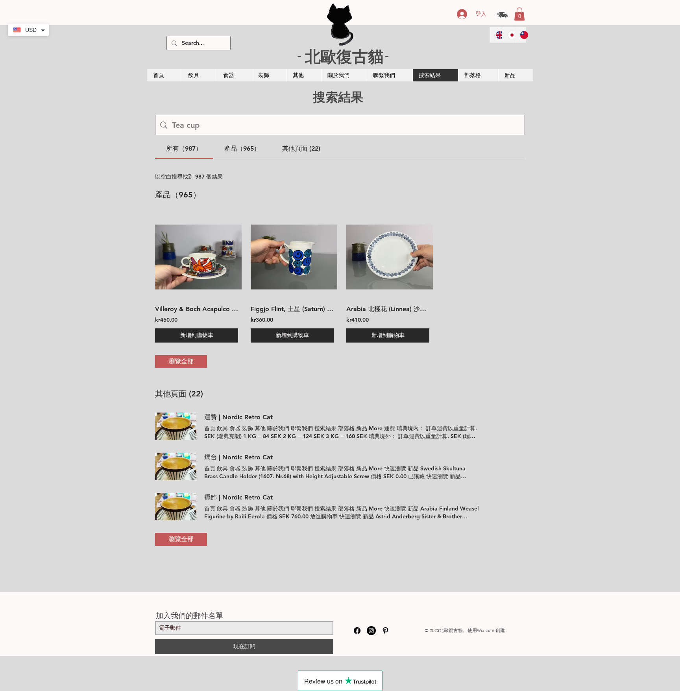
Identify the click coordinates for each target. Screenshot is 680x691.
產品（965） (178, 194)
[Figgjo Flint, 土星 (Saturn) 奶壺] (292, 257)
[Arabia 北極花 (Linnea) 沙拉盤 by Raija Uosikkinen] (387, 257)
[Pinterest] (385, 630)
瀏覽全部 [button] (181, 361)
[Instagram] (371, 630)
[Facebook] (357, 630)
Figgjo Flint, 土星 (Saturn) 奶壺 (292, 309)
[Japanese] (508, 34)
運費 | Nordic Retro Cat (238, 417)
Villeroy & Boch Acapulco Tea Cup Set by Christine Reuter (196, 309)
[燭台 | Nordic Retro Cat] (175, 466)
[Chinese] (520, 34)
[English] (496, 34)
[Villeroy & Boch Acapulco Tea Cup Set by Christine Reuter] (196, 257)
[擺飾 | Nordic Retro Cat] (175, 506)
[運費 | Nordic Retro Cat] (175, 426)
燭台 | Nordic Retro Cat (238, 457)
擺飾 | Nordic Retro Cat (238, 497)
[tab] (184, 148)
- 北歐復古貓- (343, 56)
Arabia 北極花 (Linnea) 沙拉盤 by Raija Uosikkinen (387, 309)
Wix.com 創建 (491, 631)
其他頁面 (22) (179, 393)
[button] (519, 13)
